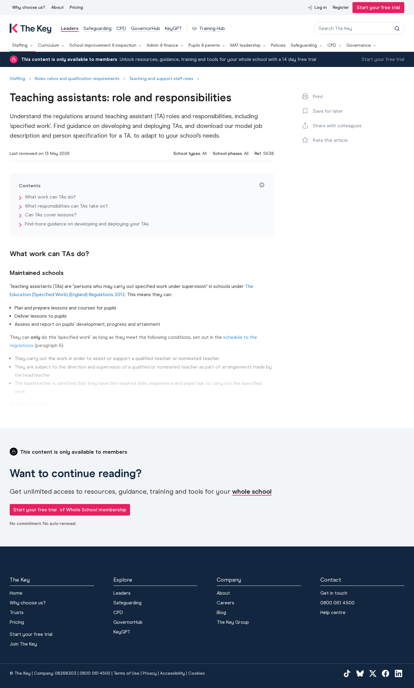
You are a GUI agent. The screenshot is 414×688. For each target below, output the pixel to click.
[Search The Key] (397, 28)
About (57, 7)
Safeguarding (304, 45)
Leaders (122, 593)
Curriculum (48, 45)
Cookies (196, 673)
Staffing (20, 45)
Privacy (150, 673)
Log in (321, 7)
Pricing (76, 7)
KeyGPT (121, 632)
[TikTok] (347, 673)
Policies (278, 45)
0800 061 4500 (337, 603)
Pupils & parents (204, 45)
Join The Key (23, 644)
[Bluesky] (360, 673)
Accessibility (172, 673)
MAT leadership (245, 45)
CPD (331, 45)
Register (341, 7)
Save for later (328, 111)
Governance (358, 45)
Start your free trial (378, 7)
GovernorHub (127, 622)
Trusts (17, 612)
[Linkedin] (398, 673)
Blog (221, 612)
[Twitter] (372, 673)
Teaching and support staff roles (161, 79)
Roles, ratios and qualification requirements (77, 79)
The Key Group (233, 622)
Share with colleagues (337, 126)
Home (16, 593)
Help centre (333, 612)
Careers (225, 603)
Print (318, 96)
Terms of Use (126, 673)
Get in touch (333, 593)
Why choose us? (28, 7)
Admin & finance (162, 45)
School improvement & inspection (102, 45)
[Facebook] (385, 673)
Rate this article (330, 140)
